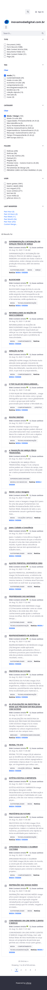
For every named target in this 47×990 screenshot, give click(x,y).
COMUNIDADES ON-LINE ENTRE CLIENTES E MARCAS (26, 921)
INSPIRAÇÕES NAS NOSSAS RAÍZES (23, 885)
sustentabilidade (17, 270)
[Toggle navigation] (6, 27)
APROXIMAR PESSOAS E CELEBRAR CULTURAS (23, 848)
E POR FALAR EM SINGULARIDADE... (24, 384)
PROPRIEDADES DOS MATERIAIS (22, 596)
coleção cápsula (25, 768)
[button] (23, 39)
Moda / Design (22, 272)
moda (29, 270)
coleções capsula (25, 518)
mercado (13, 735)
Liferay (28, 983)
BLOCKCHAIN (14, 279)
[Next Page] (35, 970)
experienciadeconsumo (20, 479)
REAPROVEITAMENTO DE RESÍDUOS (23, 635)
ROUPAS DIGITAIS (16, 417)
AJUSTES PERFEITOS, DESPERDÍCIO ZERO (25, 563)
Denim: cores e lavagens (19, 492)
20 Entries (24, 961)
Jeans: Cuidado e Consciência (21, 527)
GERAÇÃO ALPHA (16, 351)
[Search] (42, 33)
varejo (38, 270)
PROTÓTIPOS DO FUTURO (19, 671)
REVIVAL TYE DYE (16, 745)
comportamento (24, 341)
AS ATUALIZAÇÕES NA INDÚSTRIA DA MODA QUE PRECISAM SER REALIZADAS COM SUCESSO (25, 706)
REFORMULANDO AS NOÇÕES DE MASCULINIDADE (22, 314)
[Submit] (27, 12)
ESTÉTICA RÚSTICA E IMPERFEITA (22, 778)
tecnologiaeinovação (27, 303)
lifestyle (38, 407)
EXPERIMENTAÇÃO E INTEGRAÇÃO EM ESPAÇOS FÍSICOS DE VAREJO (24, 242)
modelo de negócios (18, 482)
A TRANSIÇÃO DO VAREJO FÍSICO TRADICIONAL (22, 451)
